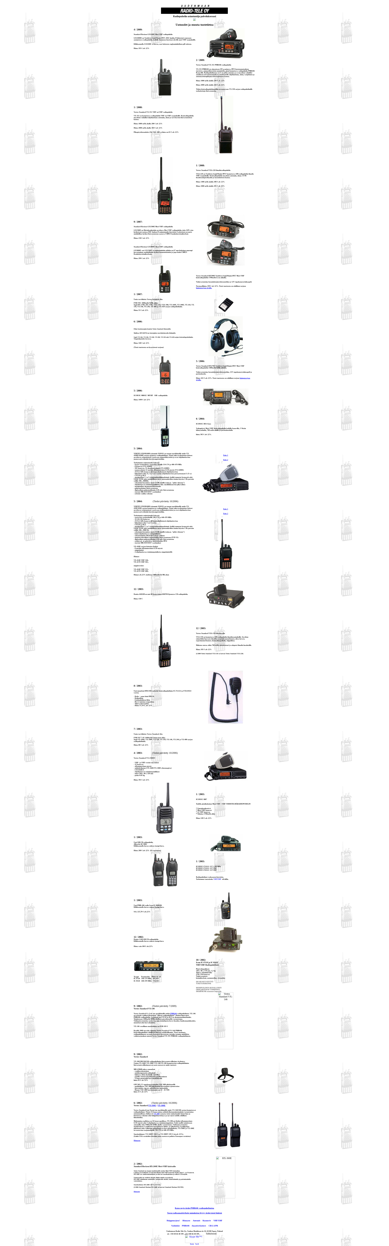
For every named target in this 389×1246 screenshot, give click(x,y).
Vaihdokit (175, 1226)
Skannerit (206, 1220)
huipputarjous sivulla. (204, 288)
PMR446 (173, 1013)
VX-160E (152, 1105)
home (192, 1244)
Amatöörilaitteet (199, 1226)
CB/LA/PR (213, 1226)
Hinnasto (137, 1191)
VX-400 (157, 1114)
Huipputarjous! (173, 1220)
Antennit (196, 1220)
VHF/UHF (217, 879)
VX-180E (161, 1105)
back (197, 1244)
